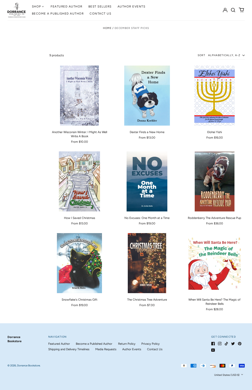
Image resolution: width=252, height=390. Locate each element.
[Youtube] (213, 350)
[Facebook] (213, 344)
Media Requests (105, 349)
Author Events (131, 6)
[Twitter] (233, 344)
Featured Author (66, 6)
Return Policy (126, 344)
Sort (201, 55)
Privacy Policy (150, 344)
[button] (233, 10)
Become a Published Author (58, 13)
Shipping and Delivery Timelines (68, 349)
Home (107, 28)
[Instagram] (220, 344)
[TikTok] (226, 344)
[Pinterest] (240, 344)
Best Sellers (100, 6)
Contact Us (100, 13)
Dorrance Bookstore (28, 365)
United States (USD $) (227, 374)
